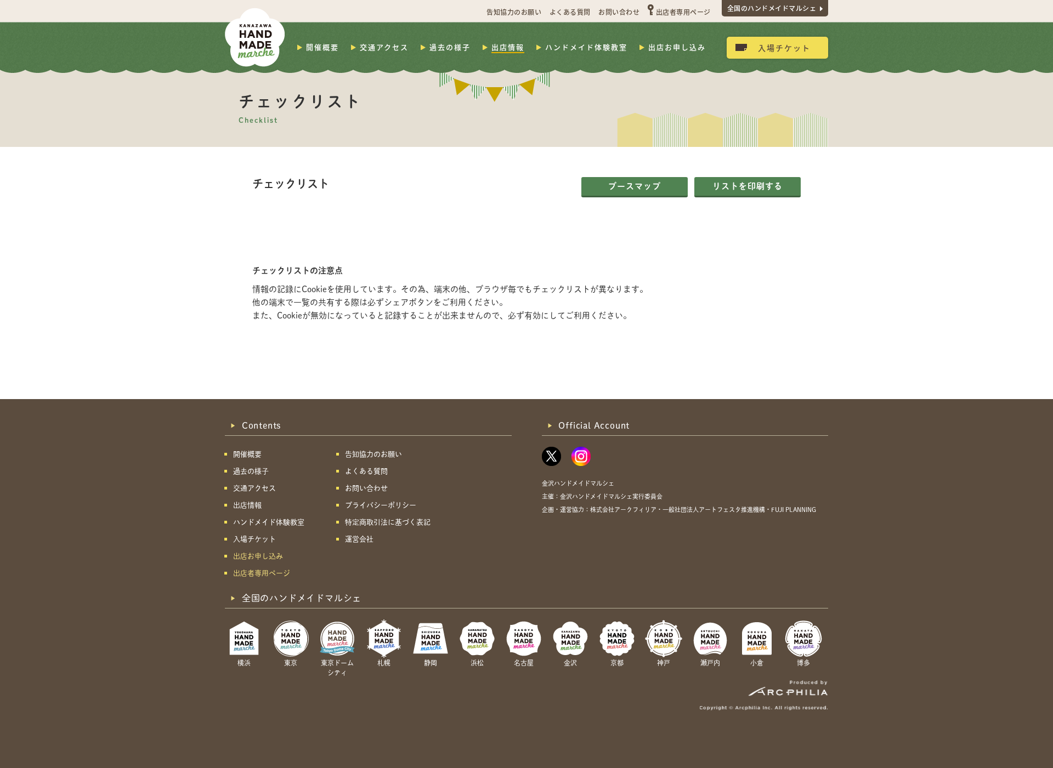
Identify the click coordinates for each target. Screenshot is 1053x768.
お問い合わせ (618, 11)
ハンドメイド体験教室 (586, 47)
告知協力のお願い (513, 11)
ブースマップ (634, 186)
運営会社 (359, 539)
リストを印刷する (747, 186)
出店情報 (507, 47)
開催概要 (322, 47)
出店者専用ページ (683, 11)
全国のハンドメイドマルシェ (772, 8)
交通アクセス (384, 47)
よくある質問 (570, 11)
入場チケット (784, 47)
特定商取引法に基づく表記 (388, 522)
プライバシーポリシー (380, 505)
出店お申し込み (677, 47)
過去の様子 (450, 47)
